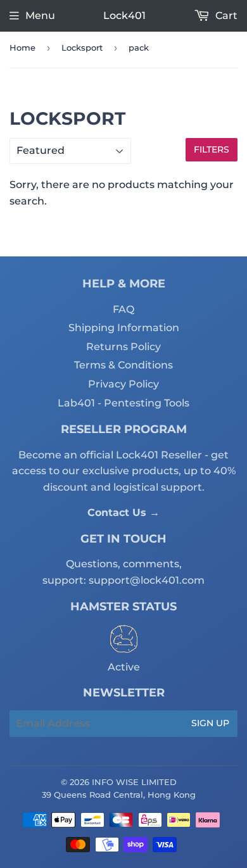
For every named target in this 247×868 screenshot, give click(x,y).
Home (22, 47)
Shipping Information (123, 328)
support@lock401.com (147, 580)
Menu (40, 15)
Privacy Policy (123, 384)
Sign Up (210, 723)
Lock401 (124, 15)
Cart (225, 15)
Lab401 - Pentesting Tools (123, 403)
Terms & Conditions (123, 365)
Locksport (82, 47)
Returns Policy (123, 347)
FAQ (123, 309)
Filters (211, 149)
